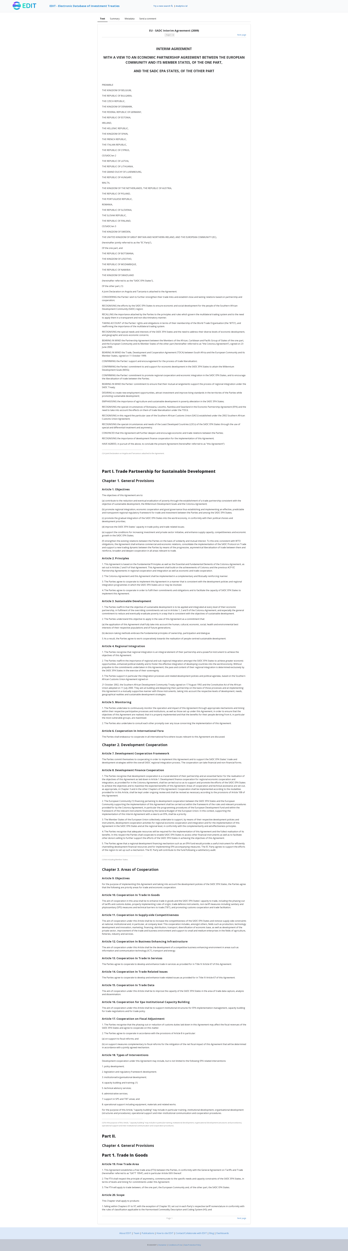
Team (136, 1233)
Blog (211, 1233)
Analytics (180, 6)
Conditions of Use (175, 1245)
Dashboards (222, 1233)
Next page (241, 34)
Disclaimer (162, 1245)
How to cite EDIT (164, 1233)
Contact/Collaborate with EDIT (191, 1233)
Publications (148, 1233)
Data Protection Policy (192, 1245)
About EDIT (125, 1233)
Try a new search (162, 6)
